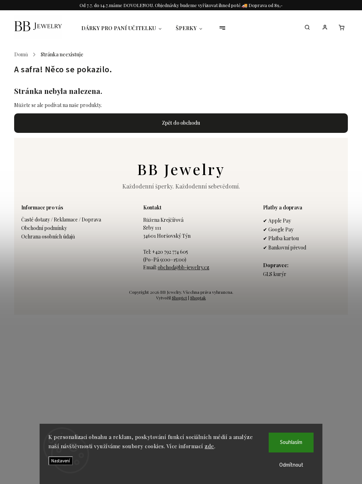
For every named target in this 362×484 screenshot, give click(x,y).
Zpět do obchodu (181, 122)
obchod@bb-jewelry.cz (183, 267)
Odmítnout (291, 465)
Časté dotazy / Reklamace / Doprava (61, 219)
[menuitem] (125, 28)
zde (209, 446)
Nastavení (60, 460)
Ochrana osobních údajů (48, 236)
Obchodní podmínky (44, 228)
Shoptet (179, 297)
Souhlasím (291, 442)
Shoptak (198, 297)
